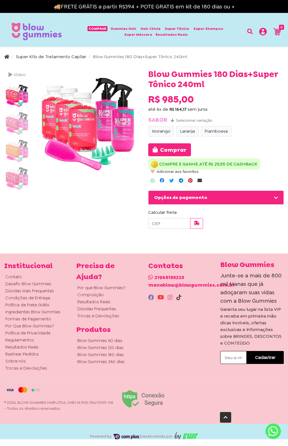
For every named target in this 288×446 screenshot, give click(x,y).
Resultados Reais (172, 34)
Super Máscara (138, 34)
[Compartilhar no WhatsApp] (152, 180)
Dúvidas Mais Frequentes (29, 291)
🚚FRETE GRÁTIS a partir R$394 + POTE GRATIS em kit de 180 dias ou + (144, 6)
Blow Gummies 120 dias (100, 347)
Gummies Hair (123, 28)
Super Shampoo (208, 28)
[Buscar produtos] (250, 31)
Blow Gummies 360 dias (101, 362)
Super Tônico (177, 28)
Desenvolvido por (157, 436)
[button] (262, 32)
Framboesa (216, 131)
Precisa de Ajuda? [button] (95, 271)
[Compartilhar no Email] (199, 180)
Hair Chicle (151, 28)
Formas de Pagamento (28, 319)
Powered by (101, 436)
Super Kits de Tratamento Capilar (51, 57)
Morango (161, 131)
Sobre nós (15, 361)
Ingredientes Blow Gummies (32, 312)
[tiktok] (178, 297)
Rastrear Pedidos (22, 354)
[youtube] (161, 297)
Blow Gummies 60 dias (99, 340)
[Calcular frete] (196, 223)
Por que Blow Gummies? (101, 288)
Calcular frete (162, 212)
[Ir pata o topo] (225, 417)
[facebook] (151, 297)
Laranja (187, 131)
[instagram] (171, 297)
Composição (90, 295)
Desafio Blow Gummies (28, 284)
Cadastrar (265, 357)
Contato (13, 277)
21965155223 (169, 277)
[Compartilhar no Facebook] (162, 180)
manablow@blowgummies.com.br (191, 285)
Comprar (97, 28)
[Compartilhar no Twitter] (171, 180)
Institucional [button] (28, 265)
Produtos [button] (93, 329)
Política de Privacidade (27, 333)
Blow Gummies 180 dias (100, 354)
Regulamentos (19, 340)
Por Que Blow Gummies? (29, 326)
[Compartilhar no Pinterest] (190, 180)
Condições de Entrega (27, 298)
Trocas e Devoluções (26, 368)
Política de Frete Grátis (27, 305)
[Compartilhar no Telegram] (181, 180)
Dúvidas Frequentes (96, 309)
